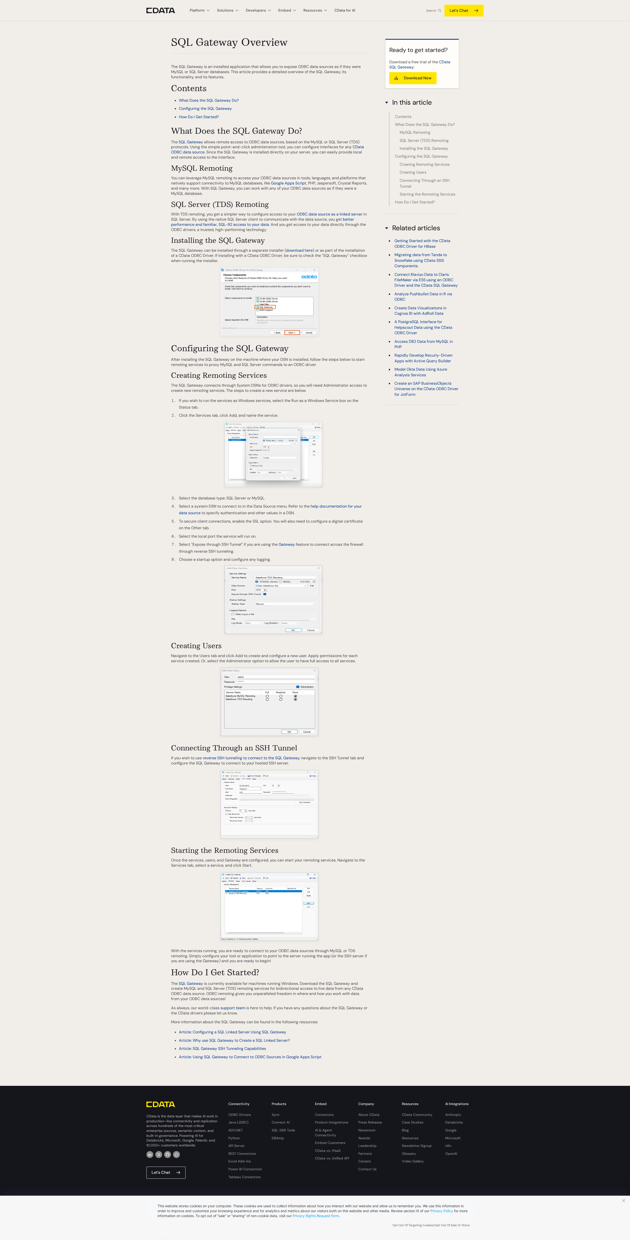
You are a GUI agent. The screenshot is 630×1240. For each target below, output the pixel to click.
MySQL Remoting (415, 132)
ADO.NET (235, 1130)
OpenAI (451, 1153)
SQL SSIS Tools (283, 1130)
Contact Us (367, 1169)
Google (451, 1130)
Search (431, 11)
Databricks (454, 1122)
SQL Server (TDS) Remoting (424, 140)
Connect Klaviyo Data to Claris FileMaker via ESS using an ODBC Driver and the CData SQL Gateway (426, 280)
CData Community (417, 1114)
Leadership (367, 1145)
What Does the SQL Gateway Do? (209, 100)
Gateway (287, 544)
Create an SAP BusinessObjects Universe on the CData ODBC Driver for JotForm (426, 389)
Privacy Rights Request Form (316, 1216)
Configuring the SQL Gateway (205, 108)
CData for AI (344, 10)
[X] (158, 1154)
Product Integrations (331, 1122)
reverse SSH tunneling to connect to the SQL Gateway (251, 758)
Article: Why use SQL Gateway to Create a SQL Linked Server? (234, 1040)
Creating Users (413, 172)
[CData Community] (176, 1154)
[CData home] (164, 10)
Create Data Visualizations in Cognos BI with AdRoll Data (420, 310)
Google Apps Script (288, 183)
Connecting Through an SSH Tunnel (425, 183)
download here (299, 250)
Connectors (324, 1114)
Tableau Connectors (244, 1177)
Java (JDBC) (238, 1122)
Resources (410, 1138)
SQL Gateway (191, 142)
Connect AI (280, 1122)
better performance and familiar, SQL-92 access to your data (262, 222)
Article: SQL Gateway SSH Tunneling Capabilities (222, 1048)
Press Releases (370, 1122)
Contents (403, 116)
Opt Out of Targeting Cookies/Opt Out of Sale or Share (431, 1225)
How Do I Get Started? (199, 116)
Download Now (417, 78)
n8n (448, 1145)
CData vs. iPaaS (328, 1150)
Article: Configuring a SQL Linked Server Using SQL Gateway (232, 1032)
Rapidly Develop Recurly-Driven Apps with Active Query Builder (423, 358)
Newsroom (367, 1130)
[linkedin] (149, 1154)
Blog (405, 1130)
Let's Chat (459, 10)
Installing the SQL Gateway (424, 148)
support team (232, 1007)
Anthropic (453, 1114)
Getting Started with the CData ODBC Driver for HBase (422, 243)
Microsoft (453, 1138)
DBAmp (278, 1138)
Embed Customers (330, 1143)
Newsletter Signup (417, 1145)
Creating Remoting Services (425, 164)
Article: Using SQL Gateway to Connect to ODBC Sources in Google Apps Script (250, 1056)
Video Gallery (413, 1161)
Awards (364, 1138)
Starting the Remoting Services (427, 194)
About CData (368, 1114)
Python (234, 1138)
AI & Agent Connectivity (325, 1132)
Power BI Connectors (245, 1169)
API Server (236, 1145)
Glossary (409, 1153)
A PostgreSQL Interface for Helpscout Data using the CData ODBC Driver (423, 327)
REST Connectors (242, 1153)
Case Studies (412, 1122)
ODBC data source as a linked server (329, 214)
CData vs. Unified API (332, 1158)
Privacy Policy (441, 1211)
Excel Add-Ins (239, 1161)
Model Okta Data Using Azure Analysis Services (420, 372)
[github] (167, 1154)
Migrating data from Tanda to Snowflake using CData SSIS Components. (420, 260)
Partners (365, 1153)
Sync (276, 1114)
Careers (364, 1161)
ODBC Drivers (239, 1114)
